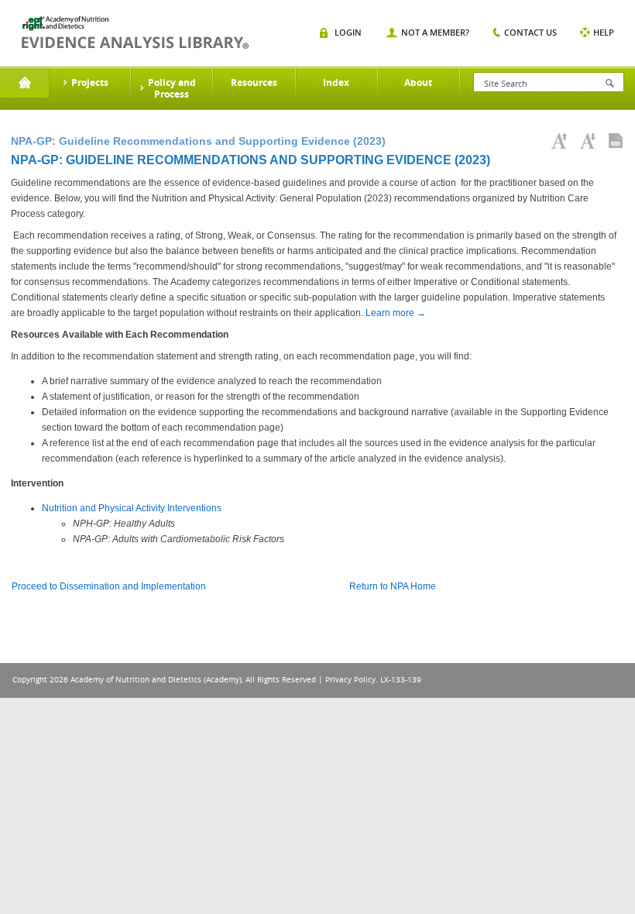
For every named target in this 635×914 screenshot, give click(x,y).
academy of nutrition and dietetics (135, 32)
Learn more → (396, 313)
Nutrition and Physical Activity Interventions (131, 508)
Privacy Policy (350, 680)
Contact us (530, 32)
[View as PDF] (616, 141)
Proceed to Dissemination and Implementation (109, 586)
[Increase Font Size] (559, 141)
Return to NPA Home (392, 586)
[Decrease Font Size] (588, 141)
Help (603, 32)
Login (348, 32)
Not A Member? (435, 32)
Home (24, 83)
